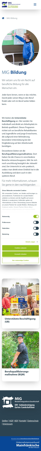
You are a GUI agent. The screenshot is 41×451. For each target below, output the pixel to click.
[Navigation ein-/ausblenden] (35, 4)
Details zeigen (30, 242)
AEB (16, 421)
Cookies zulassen (20, 248)
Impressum (8, 424)
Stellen (5, 421)
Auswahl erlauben (20, 254)
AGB (11, 421)
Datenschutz (32, 421)
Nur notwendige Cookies (20, 260)
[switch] (36, 222)
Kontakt (22, 421)
